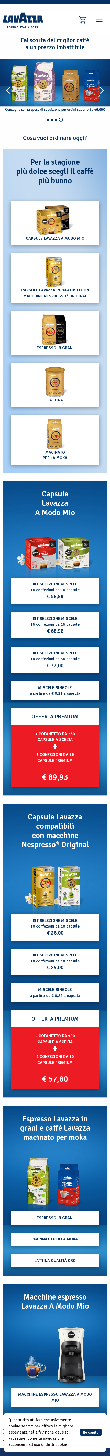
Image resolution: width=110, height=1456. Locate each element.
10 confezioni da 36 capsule (55, 660)
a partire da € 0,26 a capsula (55, 992)
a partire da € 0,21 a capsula (55, 690)
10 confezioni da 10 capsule (55, 927)
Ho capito (90, 1432)
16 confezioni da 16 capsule (55, 591)
